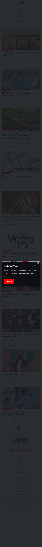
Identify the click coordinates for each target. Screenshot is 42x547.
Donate (9, 282)
